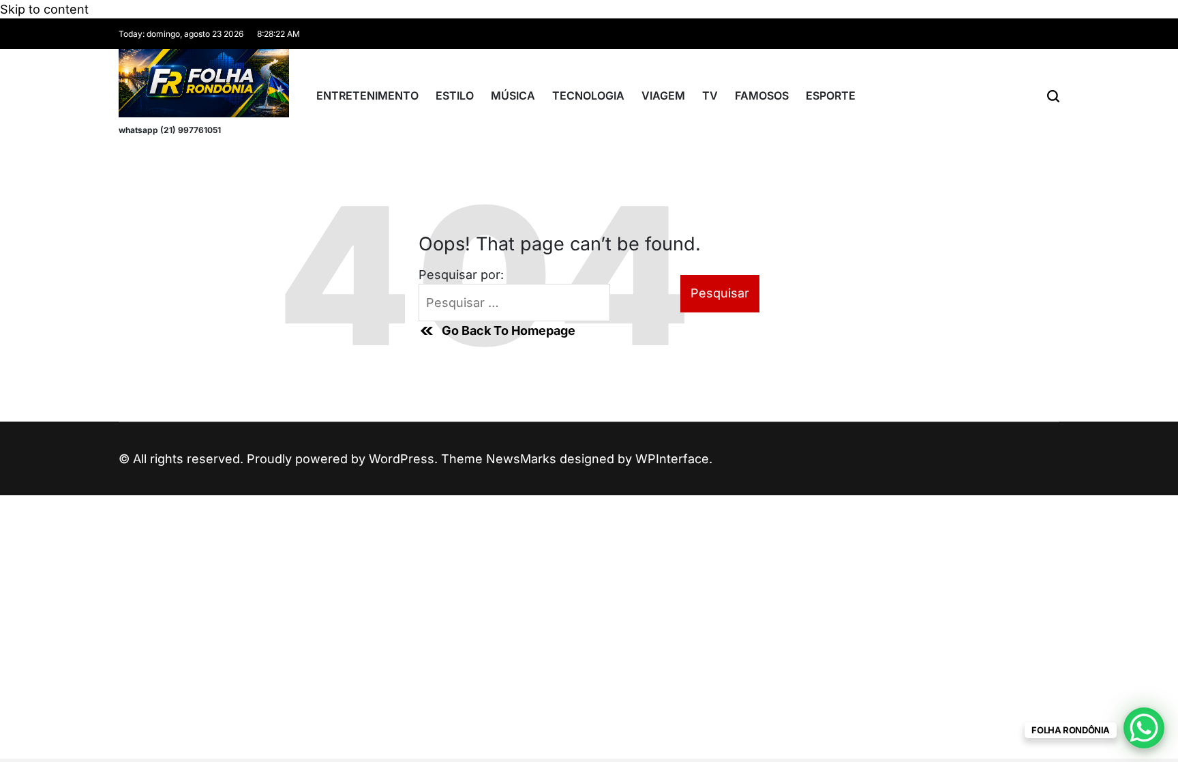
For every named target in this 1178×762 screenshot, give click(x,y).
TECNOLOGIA (588, 95)
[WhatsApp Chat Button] (1143, 727)
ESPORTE (831, 95)
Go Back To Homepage (508, 330)
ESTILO (455, 95)
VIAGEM (663, 95)
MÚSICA (513, 95)
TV (710, 95)
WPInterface (672, 459)
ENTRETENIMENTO (367, 95)
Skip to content (44, 9)
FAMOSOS (762, 95)
